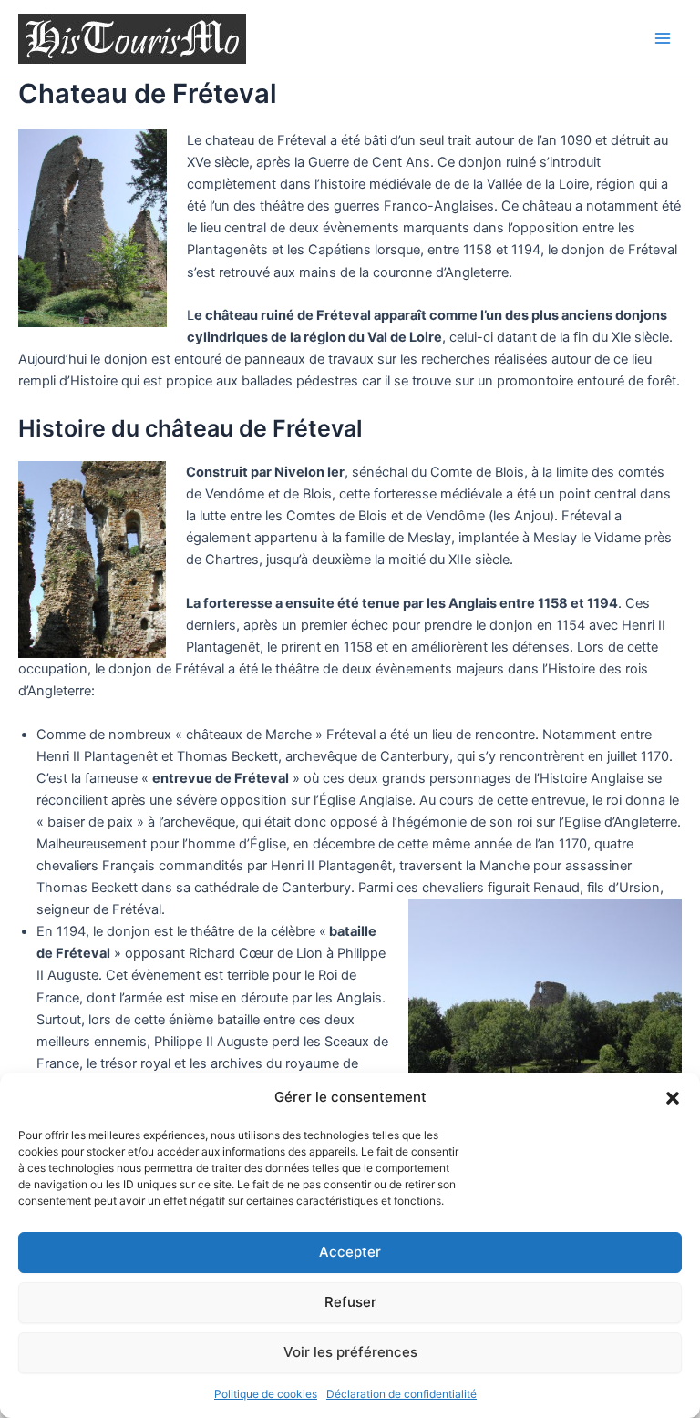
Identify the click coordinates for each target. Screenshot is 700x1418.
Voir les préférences (350, 1352)
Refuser (350, 1301)
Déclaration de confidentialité (401, 1394)
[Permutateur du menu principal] (662, 38)
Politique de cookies (265, 1394)
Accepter (350, 1251)
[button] (673, 1098)
